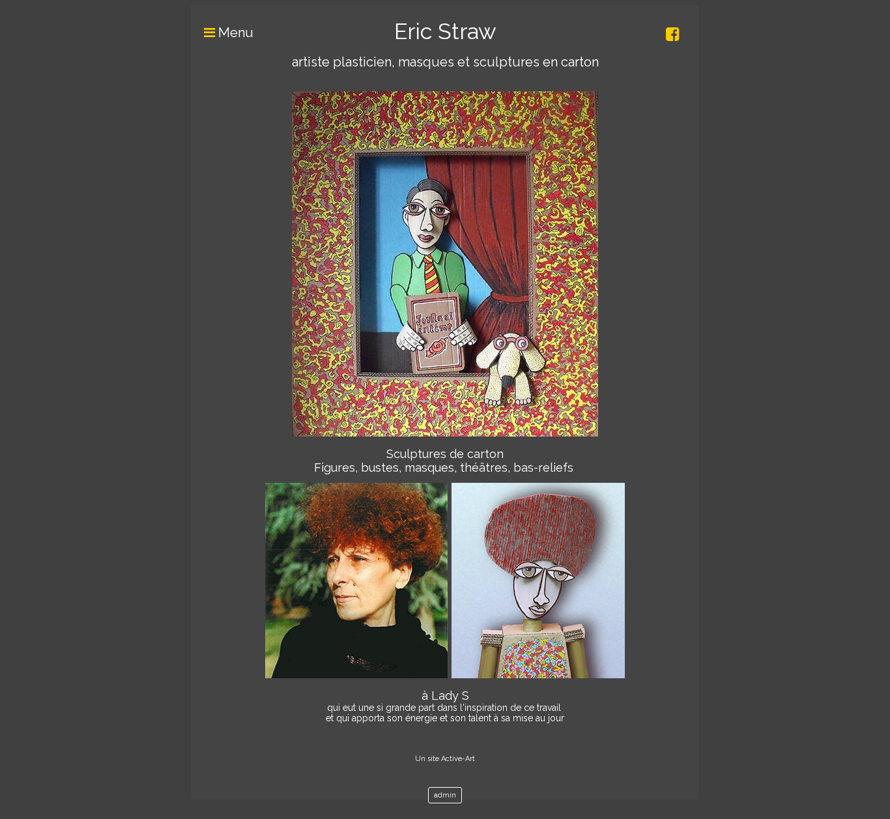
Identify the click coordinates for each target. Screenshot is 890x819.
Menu (234, 32)
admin (445, 795)
